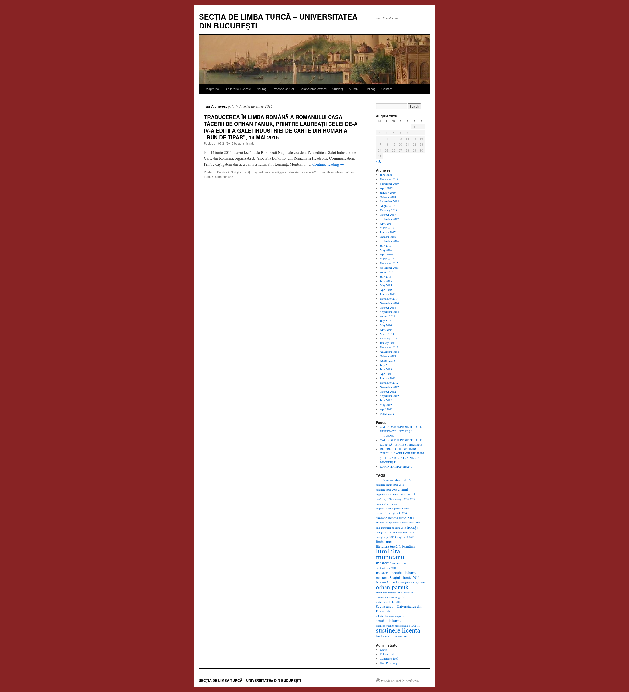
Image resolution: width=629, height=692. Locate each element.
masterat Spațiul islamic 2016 (397, 577)
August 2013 (387, 360)
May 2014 (386, 325)
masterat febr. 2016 (386, 568)
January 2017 (388, 232)
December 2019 (389, 179)
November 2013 (389, 351)
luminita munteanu (332, 172)
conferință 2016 (384, 499)
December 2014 (389, 298)
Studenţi (338, 88)
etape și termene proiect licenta (392, 508)
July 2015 (385, 276)
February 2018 (388, 210)
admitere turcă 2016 (386, 489)
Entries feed (387, 654)
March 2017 (387, 228)
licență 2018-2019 (385, 532)
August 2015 (387, 272)
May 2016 (386, 250)
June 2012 (386, 400)
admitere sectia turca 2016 (390, 484)
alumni (403, 489)
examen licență (384, 522)
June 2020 (386, 175)
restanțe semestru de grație (390, 597)
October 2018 (388, 197)
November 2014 (389, 303)
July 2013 (385, 365)
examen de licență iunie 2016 (391, 513)
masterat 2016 (399, 563)
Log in (383, 649)
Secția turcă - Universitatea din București (398, 608)
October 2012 (388, 391)
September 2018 (389, 201)
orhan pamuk (392, 587)
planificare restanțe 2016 (389, 592)
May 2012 (386, 405)
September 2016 (389, 241)
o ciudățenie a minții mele (411, 582)
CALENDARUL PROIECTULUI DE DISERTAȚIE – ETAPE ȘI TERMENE (402, 431)
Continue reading (328, 164)
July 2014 (385, 321)
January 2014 (388, 343)
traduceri (382, 635)
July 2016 (385, 245)
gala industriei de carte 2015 (299, 172)
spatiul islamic (388, 620)
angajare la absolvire (387, 494)
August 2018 (387, 206)
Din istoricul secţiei (238, 88)
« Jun (379, 161)
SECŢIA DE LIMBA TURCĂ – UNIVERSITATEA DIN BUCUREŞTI (278, 21)
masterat (383, 562)
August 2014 (387, 316)
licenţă (412, 527)
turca (393, 635)
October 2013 (388, 356)
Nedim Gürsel (386, 581)
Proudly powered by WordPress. (400, 680)
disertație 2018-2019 (404, 499)
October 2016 (388, 237)
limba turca (384, 541)
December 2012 (389, 382)
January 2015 (388, 294)
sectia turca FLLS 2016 (388, 602)
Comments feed (389, 658)
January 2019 (388, 192)
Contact (386, 88)
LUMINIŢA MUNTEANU (396, 466)
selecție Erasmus (385, 616)
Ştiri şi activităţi (241, 172)
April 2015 (386, 290)
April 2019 (386, 188)
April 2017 (386, 223)
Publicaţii (369, 88)
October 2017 (388, 214)
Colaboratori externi (313, 88)
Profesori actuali (283, 88)
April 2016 (386, 254)
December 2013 (389, 347)
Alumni (353, 88)
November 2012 (389, 387)
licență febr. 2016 (404, 532)
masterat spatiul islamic (396, 572)
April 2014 (386, 329)
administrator (247, 143)
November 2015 (389, 267)
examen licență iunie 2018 (406, 522)
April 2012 (386, 409)
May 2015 (386, 285)
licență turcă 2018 (404, 537)
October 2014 (388, 307)
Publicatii (408, 592)
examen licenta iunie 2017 (395, 517)
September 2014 (389, 312)
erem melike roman (386, 504)
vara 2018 (403, 636)
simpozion (400, 616)
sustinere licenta (398, 630)
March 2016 (387, 259)
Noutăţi (262, 88)
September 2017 (389, 219)
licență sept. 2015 (385, 537)
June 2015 (386, 281)
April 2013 (386, 374)
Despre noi (212, 88)
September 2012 (389, 396)
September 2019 (389, 183)
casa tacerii (271, 172)
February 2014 (388, 338)
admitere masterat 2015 (393, 479)
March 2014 (387, 334)
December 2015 (389, 263)
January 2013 (388, 378)
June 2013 (386, 369)
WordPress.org (388, 663)
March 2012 (387, 413)
